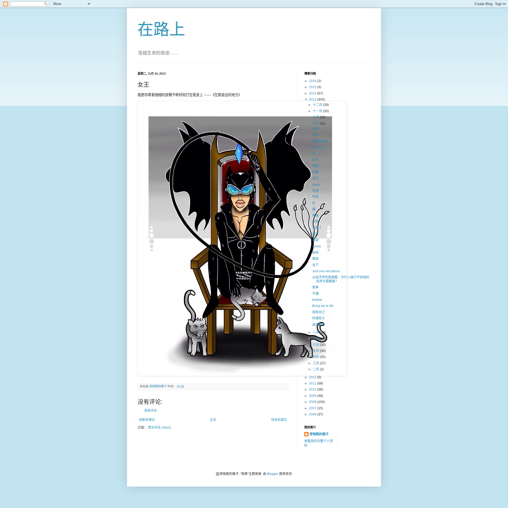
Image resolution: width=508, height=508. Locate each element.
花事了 (317, 228)
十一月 (318, 111)
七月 (316, 338)
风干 (315, 160)
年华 (315, 135)
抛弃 (315, 234)
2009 (313, 396)
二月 (316, 369)
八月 (316, 332)
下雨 (315, 222)
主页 (213, 420)
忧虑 (315, 191)
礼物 (315, 129)
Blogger (272, 474)
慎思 (315, 259)
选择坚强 (318, 324)
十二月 (318, 105)
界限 (315, 215)
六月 (316, 345)
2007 (313, 408)
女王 (315, 178)
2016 (313, 81)
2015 (313, 87)
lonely (316, 246)
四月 (316, 357)
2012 (313, 377)
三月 (316, 363)
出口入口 (318, 147)
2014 (313, 93)
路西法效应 (320, 141)
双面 (315, 166)
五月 (316, 351)
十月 (316, 117)
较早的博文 (279, 420)
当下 (315, 265)
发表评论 (150, 410)
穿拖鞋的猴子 (319, 434)
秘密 (315, 253)
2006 (313, 414)
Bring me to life (323, 306)
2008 (313, 402)
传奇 (315, 197)
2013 (313, 99)
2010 (313, 389)
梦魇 (315, 172)
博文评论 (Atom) (159, 427)
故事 (315, 287)
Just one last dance (326, 271)
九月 (316, 123)
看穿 (315, 240)
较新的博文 (147, 420)
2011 (313, 383)
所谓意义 (318, 318)
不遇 (315, 294)
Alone (316, 185)
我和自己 (318, 312)
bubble (317, 300)
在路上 (161, 29)
